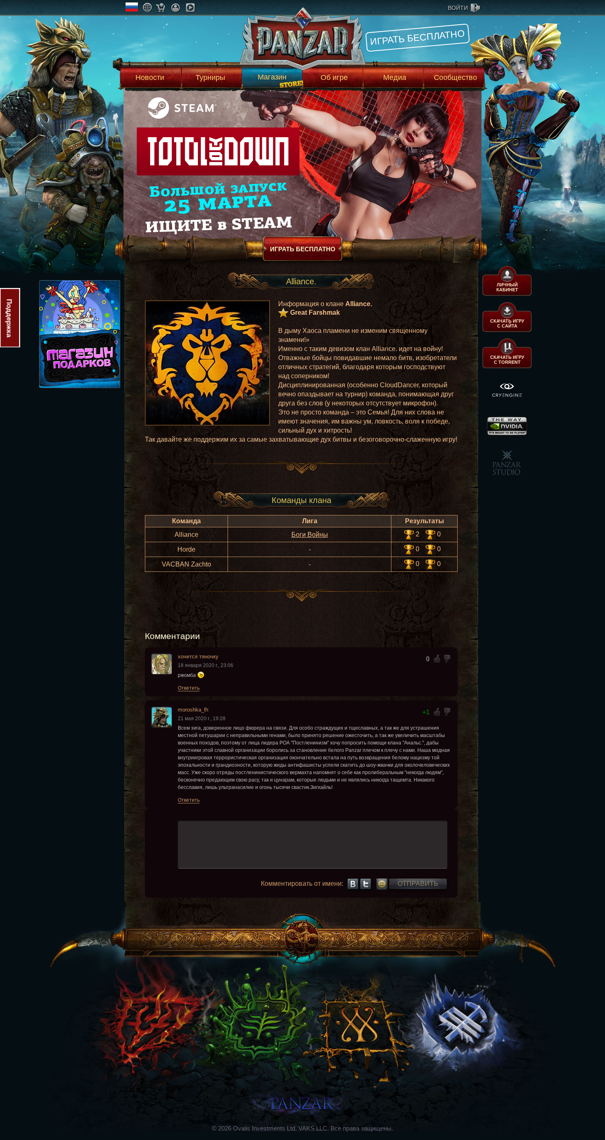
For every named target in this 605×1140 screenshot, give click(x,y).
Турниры (210, 77)
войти (458, 8)
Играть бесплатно (417, 37)
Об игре (334, 77)
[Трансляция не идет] (190, 7)
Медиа (394, 77)
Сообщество (455, 77)
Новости (149, 77)
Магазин (272, 77)
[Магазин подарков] (160, 7)
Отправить (418, 883)
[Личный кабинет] (175, 7)
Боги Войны (309, 534)
